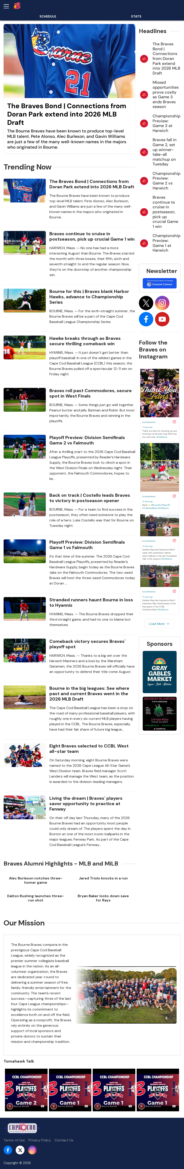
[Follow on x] (146, 303)
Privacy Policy (39, 1140)
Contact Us (64, 1140)
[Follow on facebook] (146, 319)
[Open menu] (8, 6)
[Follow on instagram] (162, 303)
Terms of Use (14, 1140)
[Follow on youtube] (162, 319)
